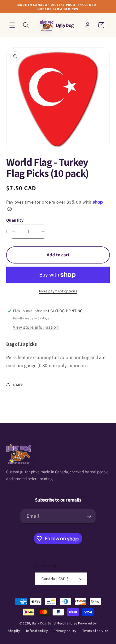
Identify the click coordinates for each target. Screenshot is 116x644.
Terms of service (95, 630)
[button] (12, 25)
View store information (36, 327)
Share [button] (17, 384)
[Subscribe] (89, 516)
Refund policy (37, 630)
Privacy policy (65, 630)
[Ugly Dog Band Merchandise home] (18, 454)
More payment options (58, 291)
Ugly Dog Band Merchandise (54, 623)
